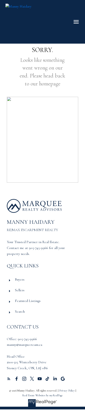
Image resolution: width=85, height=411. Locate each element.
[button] (9, 379)
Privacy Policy (67, 390)
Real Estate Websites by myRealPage (42, 395)
